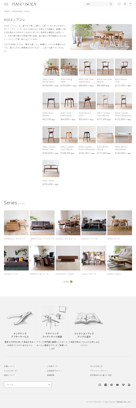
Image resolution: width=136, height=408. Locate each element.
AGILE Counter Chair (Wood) (103, 114)
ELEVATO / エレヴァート (66, 239)
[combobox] (99, 4)
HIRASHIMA (17, 11)
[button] (6, 4)
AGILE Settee (48, 180)
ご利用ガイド (52, 366)
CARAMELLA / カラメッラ (14, 239)
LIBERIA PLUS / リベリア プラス (42, 240)
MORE (66, 281)
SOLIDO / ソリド (11, 274)
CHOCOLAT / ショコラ (65, 274)
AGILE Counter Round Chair (49, 148)
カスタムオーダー (11, 371)
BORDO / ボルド (114, 274)
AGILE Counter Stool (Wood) (67, 148)
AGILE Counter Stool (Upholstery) (87, 148)
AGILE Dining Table (66, 80)
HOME (7, 11)
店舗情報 (50, 375)
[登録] (49, 385)
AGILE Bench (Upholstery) (121, 148)
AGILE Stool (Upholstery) (66, 114)
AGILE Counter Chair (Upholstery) (123, 114)
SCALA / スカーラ (88, 274)
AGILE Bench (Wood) (102, 148)
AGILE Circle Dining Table (48, 80)
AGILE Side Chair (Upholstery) (86, 80)
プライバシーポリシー (99, 371)
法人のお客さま (96, 366)
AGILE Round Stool (85, 114)
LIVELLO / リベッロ (89, 239)
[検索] (111, 4)
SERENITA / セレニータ (39, 274)
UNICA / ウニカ (113, 239)
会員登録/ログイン (54, 371)
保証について (9, 375)
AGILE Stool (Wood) (47, 114)
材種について (9, 366)
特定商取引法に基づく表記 (101, 375)
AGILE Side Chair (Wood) (104, 80)
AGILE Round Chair (121, 80)
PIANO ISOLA (97, 402)
